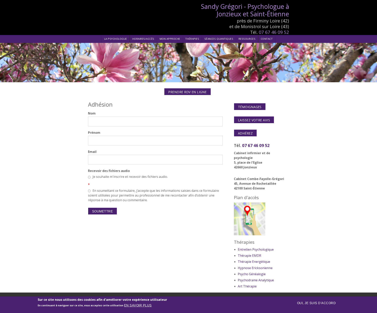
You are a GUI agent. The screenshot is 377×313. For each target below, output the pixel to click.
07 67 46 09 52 (274, 32)
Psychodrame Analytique (256, 280)
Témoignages (250, 107)
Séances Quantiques (218, 39)
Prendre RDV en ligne (187, 92)
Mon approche (170, 39)
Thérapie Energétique (254, 261)
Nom (92, 113)
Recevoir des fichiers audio (109, 171)
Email (92, 152)
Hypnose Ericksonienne (255, 268)
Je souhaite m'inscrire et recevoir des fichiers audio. (130, 177)
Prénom (94, 132)
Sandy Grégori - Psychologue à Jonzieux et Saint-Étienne (245, 10)
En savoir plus (138, 305)
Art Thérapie (247, 286)
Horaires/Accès (143, 39)
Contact (267, 39)
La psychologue (115, 39)
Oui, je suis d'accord (316, 303)
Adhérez (245, 133)
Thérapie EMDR (249, 255)
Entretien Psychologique (256, 249)
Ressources (247, 39)
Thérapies (192, 39)
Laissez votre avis (254, 120)
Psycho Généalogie (252, 274)
